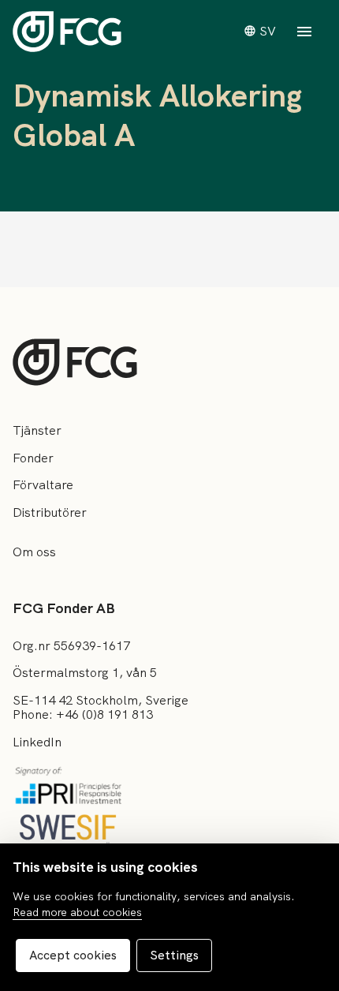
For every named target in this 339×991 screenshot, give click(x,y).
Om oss (34, 552)
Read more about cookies (77, 912)
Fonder (33, 458)
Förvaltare (43, 485)
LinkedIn (37, 742)
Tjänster (37, 430)
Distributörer (50, 512)
